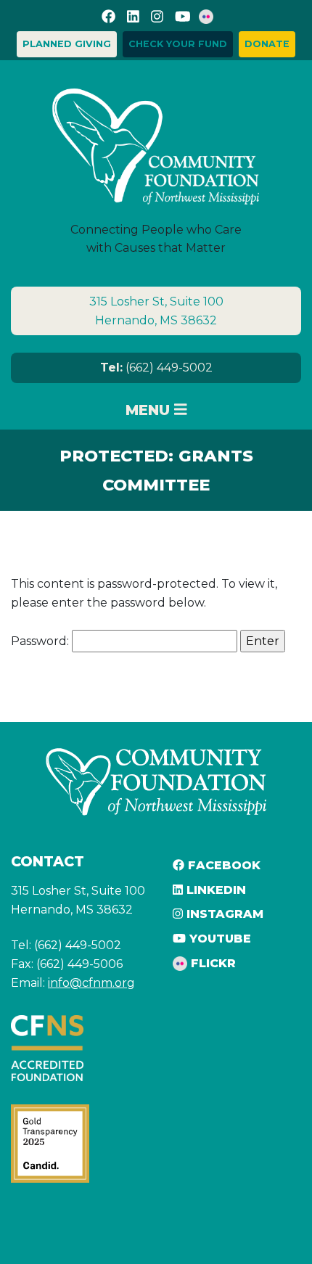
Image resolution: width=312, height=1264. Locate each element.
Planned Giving (66, 43)
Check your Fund (177, 43)
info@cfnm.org (91, 983)
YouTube (218, 938)
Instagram (223, 914)
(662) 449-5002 (156, 367)
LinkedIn (214, 890)
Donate (267, 43)
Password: (41, 641)
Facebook (222, 865)
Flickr (211, 963)
